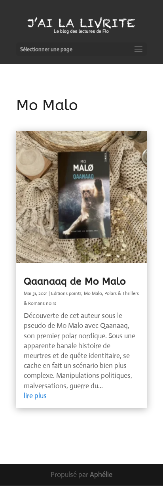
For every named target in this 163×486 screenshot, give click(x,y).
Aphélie (101, 474)
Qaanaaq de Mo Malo (75, 281)
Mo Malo (93, 293)
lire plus (35, 395)
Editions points (66, 293)
